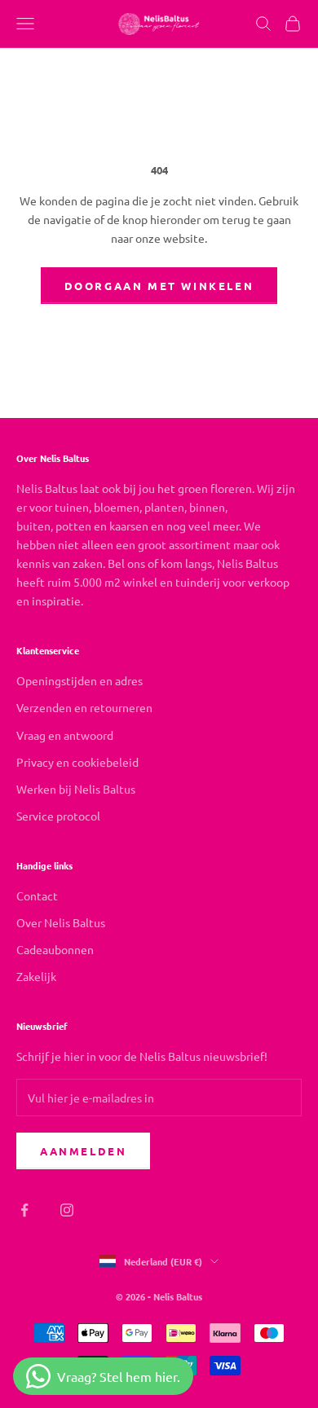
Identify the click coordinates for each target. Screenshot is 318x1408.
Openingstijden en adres (79, 680)
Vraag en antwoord (64, 735)
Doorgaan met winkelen (159, 286)
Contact (37, 895)
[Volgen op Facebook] (24, 1210)
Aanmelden (83, 1151)
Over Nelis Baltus (60, 922)
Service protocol (58, 815)
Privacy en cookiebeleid (77, 762)
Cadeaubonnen (55, 949)
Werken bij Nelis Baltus (75, 788)
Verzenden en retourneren (84, 707)
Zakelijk (36, 976)
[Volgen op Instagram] (67, 1210)
